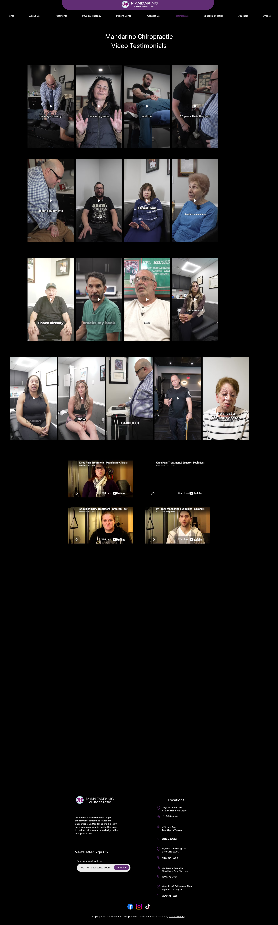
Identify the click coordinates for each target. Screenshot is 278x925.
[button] (204, 435)
